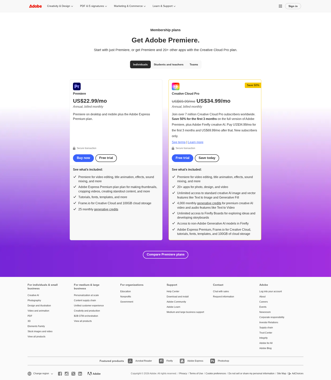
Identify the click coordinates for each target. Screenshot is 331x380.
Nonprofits (125, 296)
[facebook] (60, 374)
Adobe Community (176, 301)
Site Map (281, 373)
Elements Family (36, 326)
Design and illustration (39, 305)
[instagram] (67, 374)
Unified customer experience (89, 305)
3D (29, 321)
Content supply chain (85, 300)
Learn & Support (163, 5)
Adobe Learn (173, 307)
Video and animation (38, 310)
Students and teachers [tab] (169, 64)
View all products (36, 336)
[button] (280, 6)
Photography (34, 300)
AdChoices (297, 373)
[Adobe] (35, 6)
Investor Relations (268, 322)
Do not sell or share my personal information (251, 373)
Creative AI (33, 295)
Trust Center (265, 332)
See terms (179, 142)
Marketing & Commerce (128, 5)
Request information (223, 296)
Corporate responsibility (271, 317)
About (262, 296)
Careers (263, 301)
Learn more (195, 142)
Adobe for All (266, 343)
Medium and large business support (184, 312)
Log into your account (270, 291)
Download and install (178, 296)
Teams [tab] (194, 64)
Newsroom (265, 312)
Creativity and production (87, 310)
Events (262, 307)
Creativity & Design (58, 5)
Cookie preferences (216, 373)
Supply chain (266, 327)
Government (126, 301)
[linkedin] (80, 374)
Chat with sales (221, 291)
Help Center (173, 291)
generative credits (106, 209)
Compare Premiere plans (165, 254)
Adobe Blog (265, 348)
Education (125, 291)
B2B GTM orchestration (86, 316)
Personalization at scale (86, 295)
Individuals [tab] (140, 64)
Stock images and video (40, 331)
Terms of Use (196, 373)
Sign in (293, 6)
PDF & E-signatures (92, 5)
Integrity (263, 338)
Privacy (183, 373)
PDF (30, 316)
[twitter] (73, 374)
